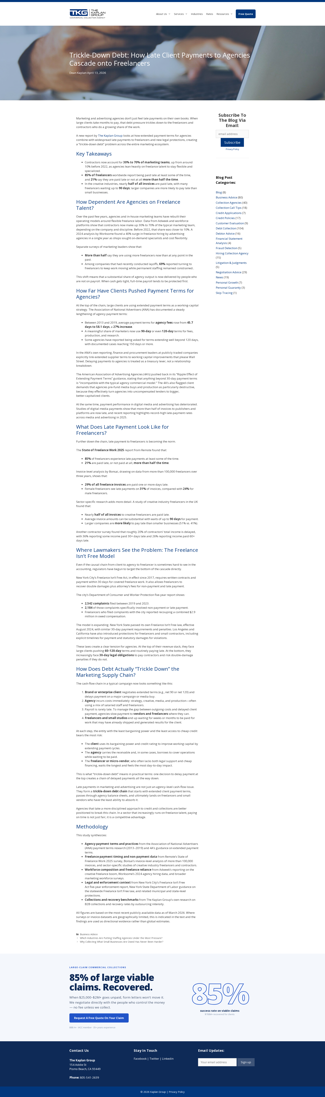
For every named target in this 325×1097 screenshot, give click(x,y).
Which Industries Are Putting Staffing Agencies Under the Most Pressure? (121, 938)
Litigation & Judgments (231, 263)
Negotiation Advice (228, 272)
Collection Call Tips (228, 208)
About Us (161, 14)
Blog (219, 192)
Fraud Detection (226, 248)
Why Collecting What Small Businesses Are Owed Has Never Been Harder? (121, 941)
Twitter (154, 1059)
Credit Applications (229, 213)
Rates (209, 14)
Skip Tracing (224, 293)
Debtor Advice (225, 233)
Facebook (140, 1059)
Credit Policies (225, 218)
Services (179, 14)
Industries (197, 14)
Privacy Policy (232, 149)
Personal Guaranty (228, 287)
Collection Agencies (229, 203)
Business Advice (89, 934)
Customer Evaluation (230, 223)
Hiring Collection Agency (232, 253)
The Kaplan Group (110, 135)
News (219, 277)
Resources (222, 14)
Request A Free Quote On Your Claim (99, 1018)
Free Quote (246, 14)
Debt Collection (226, 228)
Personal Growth (227, 282)
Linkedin (168, 1059)
